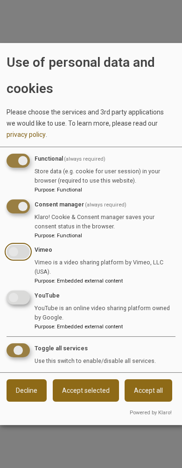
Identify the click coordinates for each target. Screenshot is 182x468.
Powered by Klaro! (151, 413)
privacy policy (26, 134)
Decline (26, 390)
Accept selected (86, 390)
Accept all (148, 390)
